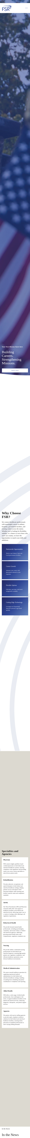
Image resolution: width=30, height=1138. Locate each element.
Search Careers (15, 370)
